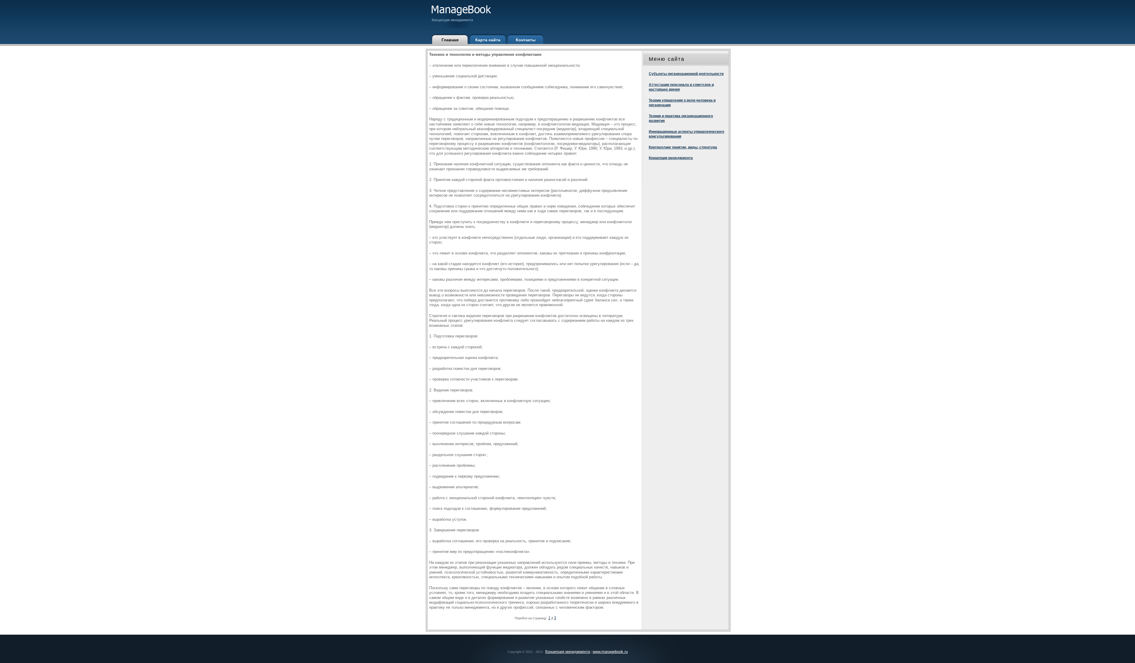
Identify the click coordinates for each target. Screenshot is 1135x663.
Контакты (526, 39)
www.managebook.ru (610, 651)
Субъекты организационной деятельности (686, 74)
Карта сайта (487, 39)
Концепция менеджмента (671, 158)
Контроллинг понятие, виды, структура (683, 147)
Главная (450, 39)
